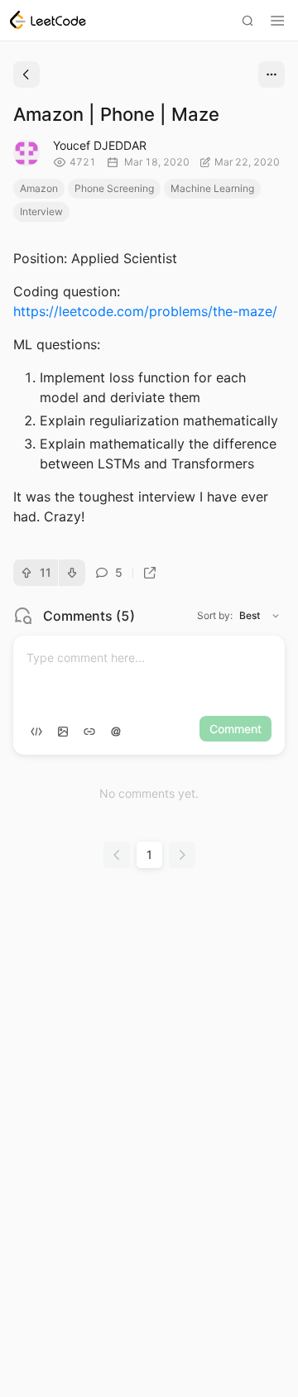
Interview (41, 211)
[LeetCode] (48, 20)
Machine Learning (212, 188)
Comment (235, 729)
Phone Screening (114, 188)
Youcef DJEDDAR (100, 145)
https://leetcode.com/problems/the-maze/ (145, 311)
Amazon (39, 188)
